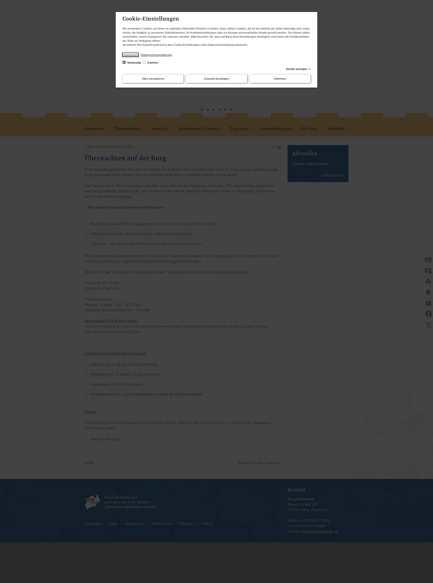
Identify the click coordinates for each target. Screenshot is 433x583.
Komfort (152, 62)
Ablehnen (280, 78)
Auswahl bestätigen (216, 78)
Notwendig (134, 62)
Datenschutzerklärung (156, 55)
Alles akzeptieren (153, 78)
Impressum (130, 55)
